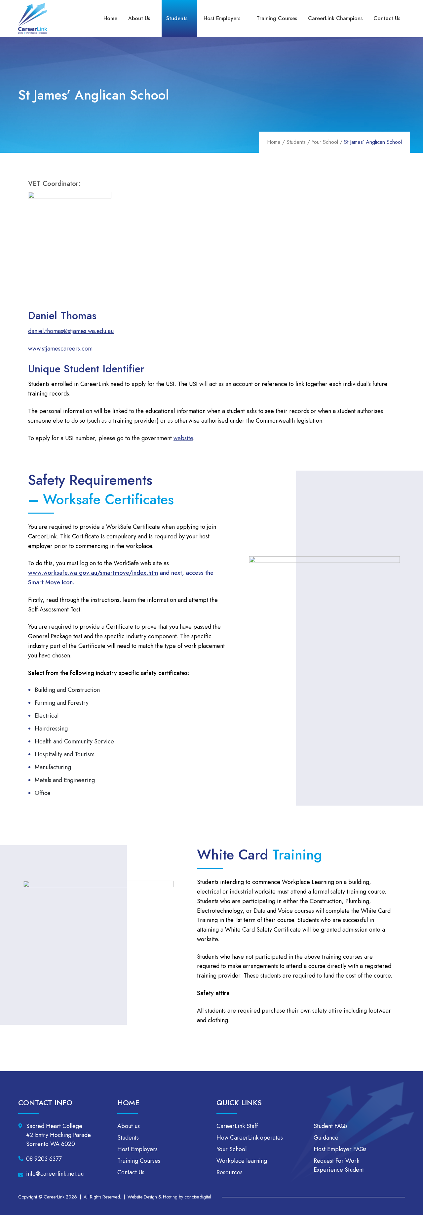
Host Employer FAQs (340, 1149)
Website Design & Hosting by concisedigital (169, 1197)
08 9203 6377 (43, 1158)
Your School (325, 142)
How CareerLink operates (249, 1137)
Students (176, 18)
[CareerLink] (32, 18)
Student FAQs (331, 1126)
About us (139, 18)
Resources (229, 1172)
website (183, 438)
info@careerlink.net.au (55, 1173)
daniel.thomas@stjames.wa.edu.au (71, 331)
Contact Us (386, 18)
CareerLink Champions (335, 18)
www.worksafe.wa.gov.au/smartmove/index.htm (93, 572)
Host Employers (222, 18)
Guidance (326, 1137)
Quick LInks (239, 1102)
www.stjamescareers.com (60, 348)
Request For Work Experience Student (339, 1165)
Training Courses (276, 18)
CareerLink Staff (237, 1126)
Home (110, 18)
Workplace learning (241, 1160)
